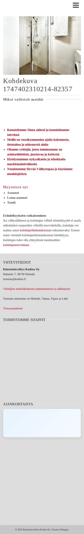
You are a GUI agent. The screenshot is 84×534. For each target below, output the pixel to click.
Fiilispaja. (64, 529)
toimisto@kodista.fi (14, 279)
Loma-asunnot (17, 197)
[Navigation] (76, 5)
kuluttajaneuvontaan (16, 245)
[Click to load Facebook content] (42, 423)
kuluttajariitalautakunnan (35, 230)
